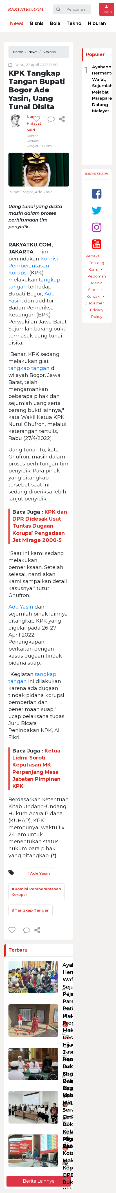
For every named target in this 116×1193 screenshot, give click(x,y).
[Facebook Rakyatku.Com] (96, 193)
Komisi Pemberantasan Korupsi (33, 266)
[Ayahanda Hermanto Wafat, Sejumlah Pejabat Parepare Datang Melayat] (33, 977)
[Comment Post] (53, 991)
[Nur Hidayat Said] (15, 120)
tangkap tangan (29, 368)
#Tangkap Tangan (31, 910)
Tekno (73, 23)
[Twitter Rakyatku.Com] (97, 210)
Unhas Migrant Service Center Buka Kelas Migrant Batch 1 (73, 1124)
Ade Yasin (20, 607)
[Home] (25, 9)
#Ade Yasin (38, 873)
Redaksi (93, 256)
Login (107, 12)
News (17, 23)
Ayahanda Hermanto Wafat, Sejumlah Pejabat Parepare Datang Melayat (103, 89)
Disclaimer (94, 303)
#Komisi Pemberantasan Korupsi (36, 892)
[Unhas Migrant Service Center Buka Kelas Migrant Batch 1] (33, 1107)
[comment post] (51, 119)
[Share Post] (62, 119)
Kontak (93, 296)
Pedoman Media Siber (97, 283)
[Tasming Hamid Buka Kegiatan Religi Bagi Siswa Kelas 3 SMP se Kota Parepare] (33, 1063)
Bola (55, 23)
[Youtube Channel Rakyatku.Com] (96, 244)
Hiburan (97, 23)
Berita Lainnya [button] (39, 1181)
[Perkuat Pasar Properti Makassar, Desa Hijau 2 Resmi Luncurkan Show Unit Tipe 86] (33, 1020)
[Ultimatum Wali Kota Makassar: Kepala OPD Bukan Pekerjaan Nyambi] (33, 1150)
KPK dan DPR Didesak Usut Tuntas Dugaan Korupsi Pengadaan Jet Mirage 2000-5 (39, 526)
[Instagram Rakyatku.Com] (96, 227)
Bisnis (37, 23)
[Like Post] (37, 119)
